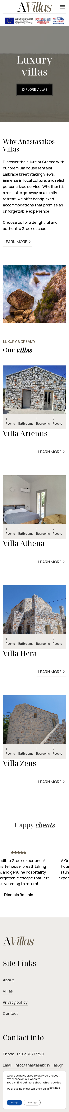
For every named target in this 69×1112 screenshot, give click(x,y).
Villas (8, 991)
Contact (10, 1013)
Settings (32, 1102)
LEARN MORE (17, 241)
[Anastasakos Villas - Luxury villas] (34, 7)
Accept (14, 1102)
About (8, 979)
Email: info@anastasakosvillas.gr (33, 1065)
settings (54, 1087)
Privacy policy (15, 1002)
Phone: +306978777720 (23, 1053)
